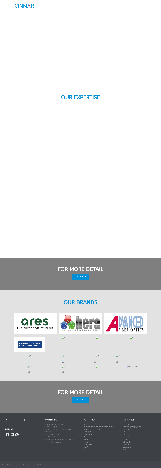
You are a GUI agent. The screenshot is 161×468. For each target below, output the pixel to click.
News (131, 5)
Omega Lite (88, 434)
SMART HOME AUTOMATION (80, 231)
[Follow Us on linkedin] (12, 435)
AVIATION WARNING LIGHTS (114, 195)
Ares (85, 424)
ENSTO (125, 452)
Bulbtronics (127, 447)
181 (124, 434)
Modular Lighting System (132, 427)
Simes (86, 442)
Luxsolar (126, 445)
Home (68, 5)
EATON (125, 439)
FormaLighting (128, 429)
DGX (124, 450)
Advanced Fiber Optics (92, 429)
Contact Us (141, 5)
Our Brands (105, 5)
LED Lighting (127, 442)
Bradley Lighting (89, 432)
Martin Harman (128, 437)
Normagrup (88, 437)
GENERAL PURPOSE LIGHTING (46, 124)
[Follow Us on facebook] (7, 435)
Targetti (126, 424)
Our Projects (119, 5)
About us (78, 5)
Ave (85, 450)
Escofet (86, 447)
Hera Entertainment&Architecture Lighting (99, 427)
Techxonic (41, 465)
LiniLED (125, 432)
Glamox (86, 439)
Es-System (88, 445)
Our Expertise (91, 5)
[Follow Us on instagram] (17, 435)
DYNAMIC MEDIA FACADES (114, 160)
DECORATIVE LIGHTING (114, 124)
